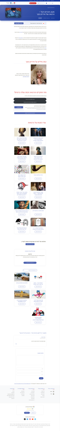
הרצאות (37, 0)
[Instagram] (30, 419)
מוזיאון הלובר (32, 397)
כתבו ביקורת (33, 412)
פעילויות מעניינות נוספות (30, 244)
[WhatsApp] (53, 392)
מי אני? (34, 0)
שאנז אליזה (22, 394)
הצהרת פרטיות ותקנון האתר (10, 395)
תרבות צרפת (51, 7)
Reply (16, 343)
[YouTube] (33, 419)
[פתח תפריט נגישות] (46, 3)
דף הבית (53, 7)
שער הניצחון (32, 395)
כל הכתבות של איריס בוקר (30, 262)
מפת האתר (12, 392)
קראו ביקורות (26, 412)
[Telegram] (35, 419)
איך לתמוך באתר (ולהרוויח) (11, 394)
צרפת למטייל (48, 0)
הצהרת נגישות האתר (11, 397)
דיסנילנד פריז (32, 392)
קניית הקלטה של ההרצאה (30, 99)
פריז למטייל (52, 0)
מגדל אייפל (32, 391)
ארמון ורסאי (21, 37)
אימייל (51, 393)
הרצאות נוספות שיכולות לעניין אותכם (30, 102)
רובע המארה (22, 391)
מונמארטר (23, 395)
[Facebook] (27, 419)
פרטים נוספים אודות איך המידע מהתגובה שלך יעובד (22, 383)
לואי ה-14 (20, 32)
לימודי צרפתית (41, 0)
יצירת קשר (12, 398)
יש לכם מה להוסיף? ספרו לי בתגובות (30, 113)
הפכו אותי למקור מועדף (18, 23)
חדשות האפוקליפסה (26, 76)
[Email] (53, 394)
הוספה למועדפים (18, 107)
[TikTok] (25, 419)
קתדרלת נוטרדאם (32, 394)
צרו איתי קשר (31, 0)
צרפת (45, 47)
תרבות (45, 0)
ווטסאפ (51, 391)
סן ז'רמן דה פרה (22, 392)
